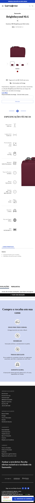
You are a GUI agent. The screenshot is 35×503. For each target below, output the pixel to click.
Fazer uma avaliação (20, 295)
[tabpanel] (17, 263)
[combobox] (28, 494)
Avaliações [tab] (4, 287)
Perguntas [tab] (15, 287)
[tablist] (17, 246)
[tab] (8, 246)
